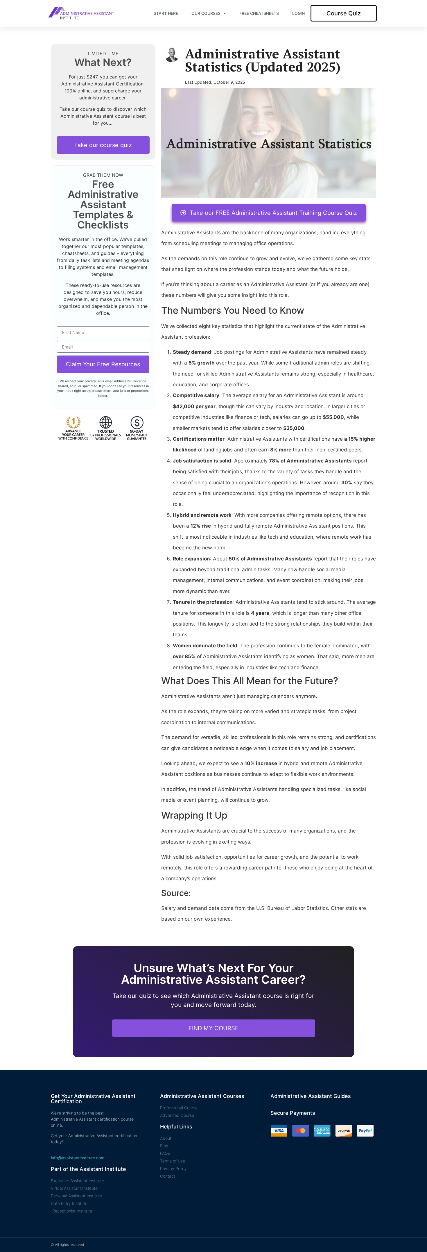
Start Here (166, 13)
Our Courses (205, 13)
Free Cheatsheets (259, 13)
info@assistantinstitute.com (77, 1157)
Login (298, 13)
